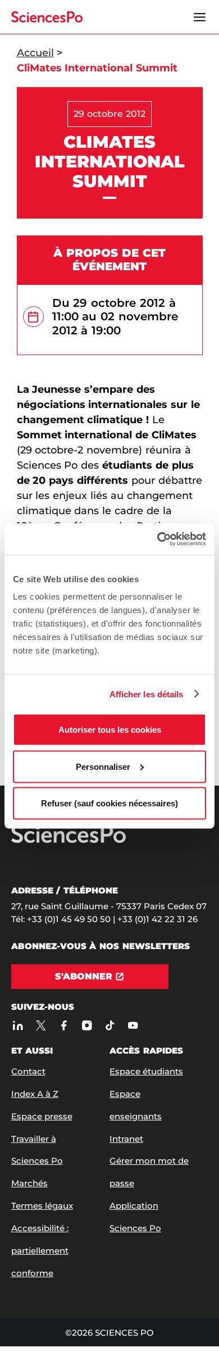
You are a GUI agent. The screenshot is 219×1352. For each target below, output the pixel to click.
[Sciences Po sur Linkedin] (18, 1026)
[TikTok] (110, 1026)
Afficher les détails (147, 693)
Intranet (126, 1138)
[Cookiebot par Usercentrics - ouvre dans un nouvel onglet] (157, 539)
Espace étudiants (146, 1071)
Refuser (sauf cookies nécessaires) (109, 803)
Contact (28, 1071)
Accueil (35, 53)
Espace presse (41, 1116)
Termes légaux (42, 1205)
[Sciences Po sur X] (41, 1026)
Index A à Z (34, 1093)
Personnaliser (103, 766)
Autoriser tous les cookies (109, 729)
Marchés (29, 1183)
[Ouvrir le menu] (199, 16)
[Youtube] (133, 1026)
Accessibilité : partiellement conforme (40, 1250)
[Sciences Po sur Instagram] (87, 1026)
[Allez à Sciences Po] (68, 840)
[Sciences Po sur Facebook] (64, 1026)
